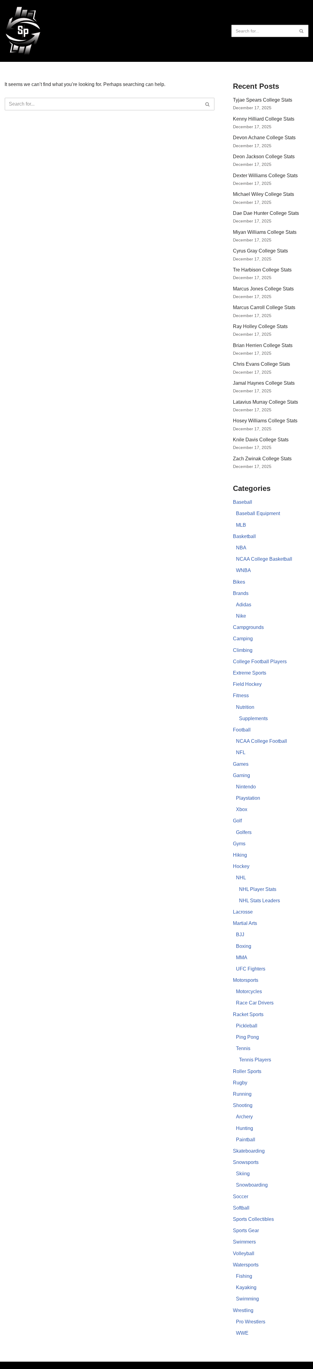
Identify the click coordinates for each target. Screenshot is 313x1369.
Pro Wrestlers (250, 1321)
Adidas (243, 604)
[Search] (301, 31)
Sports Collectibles (253, 1219)
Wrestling (243, 1310)
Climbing (242, 650)
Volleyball (243, 1253)
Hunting (244, 1128)
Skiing (243, 1173)
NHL (241, 877)
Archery (244, 1116)
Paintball (245, 1139)
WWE (242, 1333)
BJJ (240, 934)
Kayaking (246, 1287)
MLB (241, 525)
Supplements (253, 718)
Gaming (241, 775)
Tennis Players (255, 1059)
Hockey (241, 866)
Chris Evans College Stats (261, 364)
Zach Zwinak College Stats (262, 458)
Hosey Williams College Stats (265, 420)
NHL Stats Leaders (259, 900)
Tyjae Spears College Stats (262, 100)
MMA (241, 957)
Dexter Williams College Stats (265, 175)
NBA (241, 547)
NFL (240, 752)
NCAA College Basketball (264, 559)
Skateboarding (249, 1151)
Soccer (240, 1196)
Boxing (243, 946)
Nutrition (245, 707)
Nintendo (246, 786)
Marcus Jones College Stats (263, 288)
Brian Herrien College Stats (263, 345)
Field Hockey (247, 684)
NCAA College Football (261, 741)
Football (242, 729)
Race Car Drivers (255, 1002)
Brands (241, 593)
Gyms (239, 843)
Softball (241, 1207)
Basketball (244, 536)
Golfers (244, 832)
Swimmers (244, 1241)
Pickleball (246, 1025)
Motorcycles (249, 991)
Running (242, 1094)
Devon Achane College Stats (264, 137)
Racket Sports (248, 1014)
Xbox (241, 809)
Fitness (241, 695)
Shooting (242, 1105)
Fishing (244, 1276)
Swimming (247, 1298)
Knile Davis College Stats (261, 439)
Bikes (239, 582)
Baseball (242, 502)
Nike (241, 616)
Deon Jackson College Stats (264, 156)
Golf (237, 820)
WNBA (243, 570)
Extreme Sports (249, 672)
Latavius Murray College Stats (265, 402)
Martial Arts (245, 923)
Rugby (240, 1082)
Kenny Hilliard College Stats (263, 119)
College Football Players (260, 661)
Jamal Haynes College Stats (264, 383)
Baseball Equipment (258, 513)
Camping (243, 638)
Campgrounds (248, 627)
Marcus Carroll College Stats (264, 307)
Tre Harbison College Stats (262, 269)
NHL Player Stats (257, 889)
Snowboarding (252, 1185)
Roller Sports (247, 1071)
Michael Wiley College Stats (263, 194)
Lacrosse (243, 912)
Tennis (243, 1048)
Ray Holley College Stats (260, 326)
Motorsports (245, 980)
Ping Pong (247, 1037)
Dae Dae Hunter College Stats (266, 213)
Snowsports (246, 1162)
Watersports (246, 1264)
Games (241, 764)
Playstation (248, 798)
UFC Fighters (250, 968)
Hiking (240, 855)
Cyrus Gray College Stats (260, 250)
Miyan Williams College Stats (264, 232)
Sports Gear (246, 1230)
